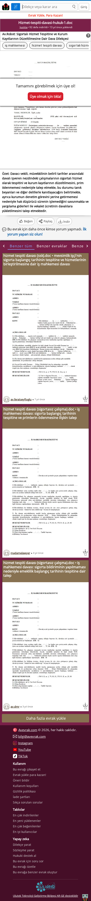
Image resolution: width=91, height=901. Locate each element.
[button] (74, 7)
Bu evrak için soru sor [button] (28, 861)
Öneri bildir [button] (21, 780)
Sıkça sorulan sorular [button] (28, 802)
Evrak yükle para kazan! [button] (29, 775)
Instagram (25, 743)
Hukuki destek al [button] (24, 856)
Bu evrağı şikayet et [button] (26, 769)
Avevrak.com (27, 730)
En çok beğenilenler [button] (27, 826)
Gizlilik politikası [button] (24, 791)
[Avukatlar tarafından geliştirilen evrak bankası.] (5, 6)
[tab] (21, 246)
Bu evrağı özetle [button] (24, 867)
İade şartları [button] (21, 797)
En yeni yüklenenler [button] (27, 821)
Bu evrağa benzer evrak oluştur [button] (35, 872)
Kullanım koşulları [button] (26, 786)
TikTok (23, 756)
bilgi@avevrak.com (32, 736)
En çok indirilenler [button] (26, 815)
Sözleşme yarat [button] (23, 850)
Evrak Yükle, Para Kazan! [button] (45, 15)
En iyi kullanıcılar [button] (25, 832)
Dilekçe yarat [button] (22, 845)
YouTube (24, 749)
